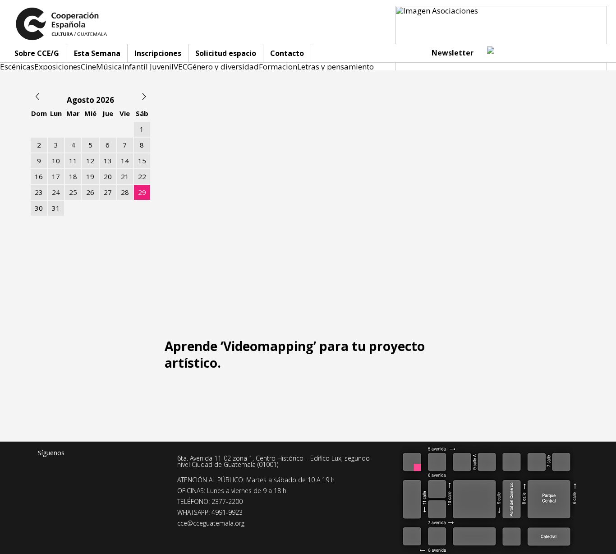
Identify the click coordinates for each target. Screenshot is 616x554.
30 (39, 207)
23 (39, 192)
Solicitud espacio (225, 53)
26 (90, 192)
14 (125, 160)
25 (73, 192)
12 (90, 160)
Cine (88, 66)
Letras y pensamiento (335, 66)
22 (142, 176)
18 (73, 176)
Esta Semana (97, 53)
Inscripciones (157, 53)
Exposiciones (57, 66)
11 (73, 160)
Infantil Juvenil (148, 66)
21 (125, 176)
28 (125, 192)
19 (90, 176)
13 (108, 160)
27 (108, 192)
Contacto (287, 53)
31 (56, 207)
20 (108, 176)
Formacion (278, 66)
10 (56, 160)
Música (109, 66)
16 (39, 176)
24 (56, 192)
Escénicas (17, 66)
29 (142, 192)
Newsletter (452, 53)
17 (56, 176)
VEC (180, 66)
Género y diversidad (223, 66)
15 (142, 160)
